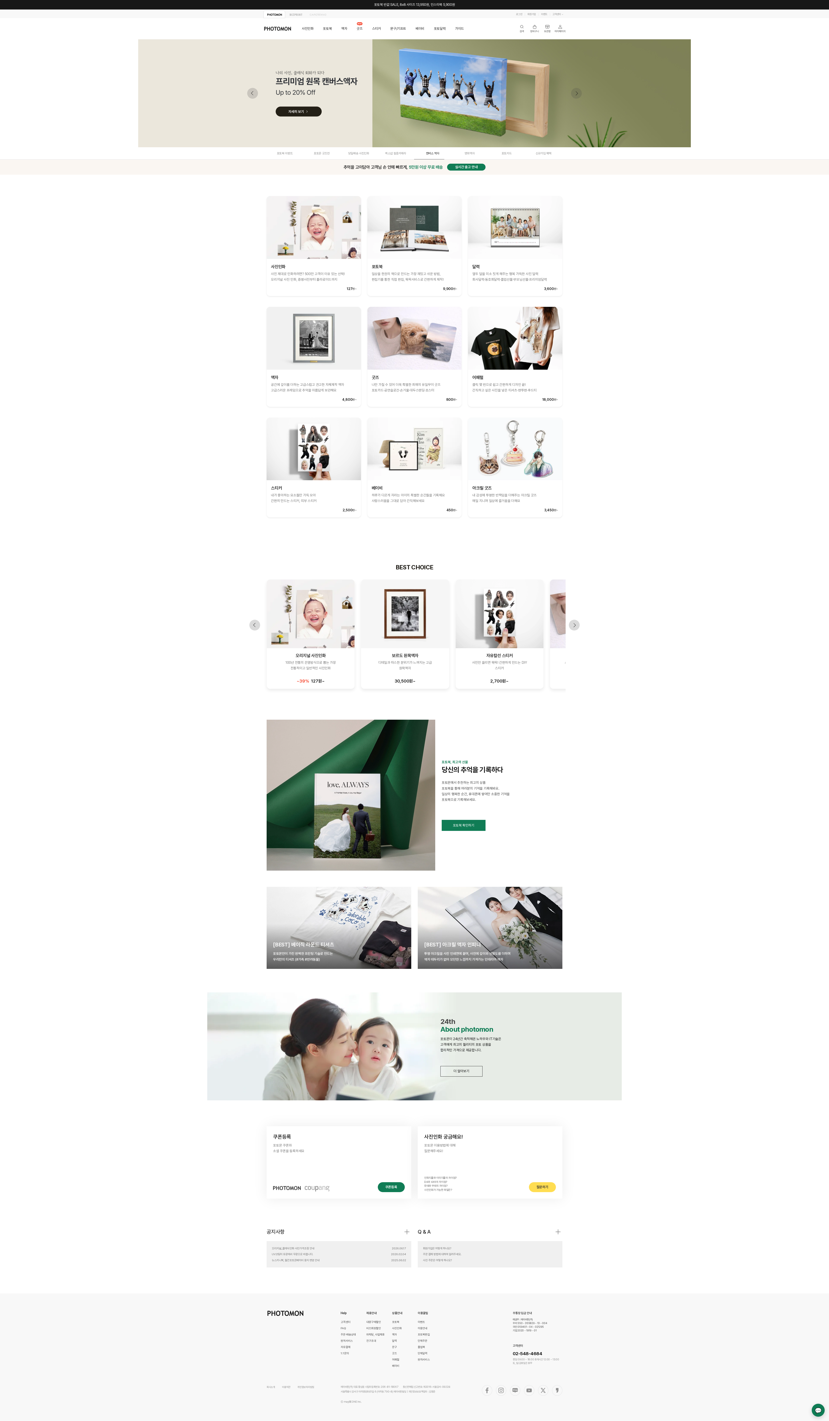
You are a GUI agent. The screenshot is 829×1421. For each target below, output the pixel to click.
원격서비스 (347, 1340)
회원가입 (531, 14)
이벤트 (544, 14)
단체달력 (422, 1353)
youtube (529, 1390)
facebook (487, 1390)
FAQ (343, 1328)
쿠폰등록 (391, 1187)
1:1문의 (345, 1353)
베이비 (420, 29)
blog (515, 1390)
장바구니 (534, 28)
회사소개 (271, 1387)
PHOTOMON (274, 14)
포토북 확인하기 (463, 825)
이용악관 (286, 1387)
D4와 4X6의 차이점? (435, 1181)
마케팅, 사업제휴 (375, 1334)
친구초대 (371, 1340)
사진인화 (307, 29)
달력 (394, 1340)
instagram (501, 1390)
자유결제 (345, 1347)
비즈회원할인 (373, 1328)
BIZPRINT (296, 14)
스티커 (376, 29)
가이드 (459, 29)
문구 (394, 1347)
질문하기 (542, 1187)
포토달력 (440, 29)
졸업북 (421, 1347)
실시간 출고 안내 (466, 167)
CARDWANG (318, 14)
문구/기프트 (398, 29)
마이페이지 (560, 28)
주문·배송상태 (348, 1334)
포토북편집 (424, 1334)
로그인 (519, 14)
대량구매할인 (373, 1322)
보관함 (547, 28)
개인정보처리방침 (305, 1387)
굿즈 (359, 29)
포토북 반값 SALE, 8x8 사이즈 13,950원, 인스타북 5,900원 (414, 5)
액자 (344, 29)
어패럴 (395, 1359)
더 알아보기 (461, 1071)
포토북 (327, 29)
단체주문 (422, 1340)
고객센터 (556, 14)
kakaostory (557, 1390)
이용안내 (422, 1328)
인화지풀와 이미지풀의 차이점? (440, 1177)
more (407, 1232)
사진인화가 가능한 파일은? (438, 1189)
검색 (521, 28)
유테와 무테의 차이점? (435, 1185)
